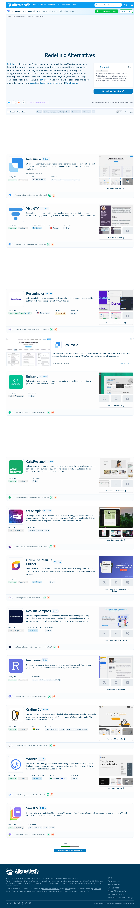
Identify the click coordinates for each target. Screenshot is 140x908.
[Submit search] (96, 5)
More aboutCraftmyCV (115, 739)
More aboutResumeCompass (115, 640)
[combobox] (108, 5)
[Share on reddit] (19, 102)
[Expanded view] (118, 112)
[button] (46, 159)
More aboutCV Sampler (115, 540)
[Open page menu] (132, 5)
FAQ (110, 878)
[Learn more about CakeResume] (16, 467)
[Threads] (22, 903)
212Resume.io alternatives (34, 173)
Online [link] (39, 112)
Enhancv (56, 82)
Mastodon (97, 889)
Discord (67, 889)
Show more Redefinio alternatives (70, 850)
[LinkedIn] (30, 903)
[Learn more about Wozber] (16, 764)
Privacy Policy (114, 884)
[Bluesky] (19, 903)
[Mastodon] (15, 903)
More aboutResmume (115, 690)
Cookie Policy (114, 888)
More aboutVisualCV (115, 238)
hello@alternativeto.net (50, 889)
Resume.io (44, 79)
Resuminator (45, 82)
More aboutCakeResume (115, 491)
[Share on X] (14, 102)
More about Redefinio (112, 91)
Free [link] (67, 112)
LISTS (74, 5)
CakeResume (71, 82)
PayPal (89, 891)
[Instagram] (26, 903)
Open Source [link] (76, 112)
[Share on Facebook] (9, 102)
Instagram (22, 891)
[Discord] (7, 903)
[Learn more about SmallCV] (16, 814)
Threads (15, 891)
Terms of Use (114, 881)
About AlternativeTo (117, 891)
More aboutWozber (115, 788)
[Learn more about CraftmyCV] (16, 715)
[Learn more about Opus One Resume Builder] (16, 566)
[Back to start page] (19, 5)
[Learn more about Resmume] (16, 666)
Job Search (37, 228)
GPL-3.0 (27, 313)
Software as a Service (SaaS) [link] (54, 112)
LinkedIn (31, 891)
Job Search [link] (86, 112)
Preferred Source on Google (120, 897)
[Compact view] (120, 112)
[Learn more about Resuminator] (16, 299)
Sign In (126, 5)
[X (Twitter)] (11, 903)
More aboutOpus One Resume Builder (115, 590)
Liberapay (81, 891)
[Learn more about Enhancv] (16, 382)
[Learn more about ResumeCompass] (16, 616)
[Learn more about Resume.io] (16, 165)
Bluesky (8, 891)
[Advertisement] (70, 33)
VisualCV (34, 82)
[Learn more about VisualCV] (16, 214)
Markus (27, 881)
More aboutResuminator (115, 323)
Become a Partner (116, 894)
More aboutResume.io (115, 188)
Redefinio (11, 64)
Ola (20, 881)
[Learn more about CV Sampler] (16, 516)
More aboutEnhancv (115, 406)
